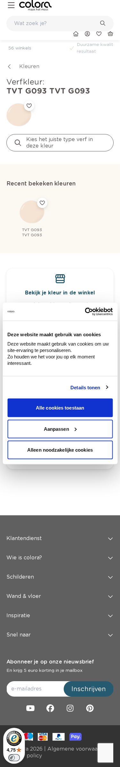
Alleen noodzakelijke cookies (60, 450)
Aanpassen (56, 428)
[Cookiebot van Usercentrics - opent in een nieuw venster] (85, 312)
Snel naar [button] (18, 635)
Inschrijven (88, 689)
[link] (35, 5)
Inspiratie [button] (18, 615)
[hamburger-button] (11, 5)
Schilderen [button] (20, 577)
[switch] (14, 757)
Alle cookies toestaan (60, 408)
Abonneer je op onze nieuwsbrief (50, 662)
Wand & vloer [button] (23, 596)
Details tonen (85, 387)
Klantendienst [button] (24, 538)
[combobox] (60, 23)
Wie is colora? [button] (24, 558)
